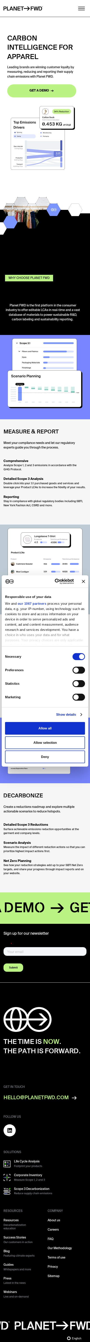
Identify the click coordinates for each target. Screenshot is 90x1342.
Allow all (45, 728)
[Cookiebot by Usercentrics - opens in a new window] (56, 581)
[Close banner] (83, 581)
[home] (23, 8)
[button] (80, 8)
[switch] (79, 670)
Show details (66, 714)
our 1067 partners (32, 603)
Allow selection (45, 742)
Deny (45, 757)
